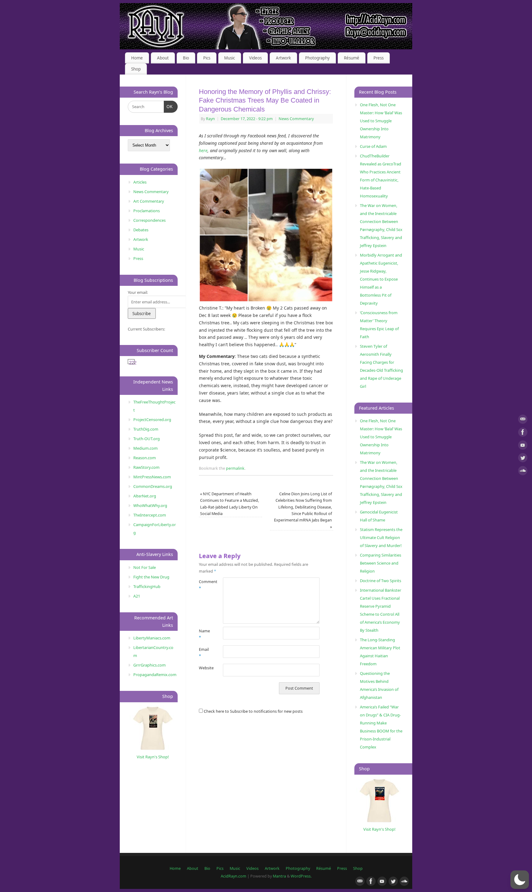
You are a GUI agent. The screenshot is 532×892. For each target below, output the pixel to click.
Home (137, 58)
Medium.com (145, 448)
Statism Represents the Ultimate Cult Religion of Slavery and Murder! (381, 537)
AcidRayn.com (233, 876)
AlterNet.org (144, 496)
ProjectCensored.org (152, 419)
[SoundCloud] (522, 471)
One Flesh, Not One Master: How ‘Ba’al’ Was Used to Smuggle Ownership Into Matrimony (381, 121)
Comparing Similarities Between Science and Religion (380, 563)
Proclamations (146, 210)
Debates (140, 230)
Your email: (138, 292)
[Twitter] (522, 458)
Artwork (283, 58)
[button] (519, 879)
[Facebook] (522, 433)
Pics (206, 58)
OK (168, 106)
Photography (317, 58)
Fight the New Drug (151, 577)
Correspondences (149, 220)
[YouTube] (522, 446)
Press (378, 58)
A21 (136, 596)
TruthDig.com (145, 429)
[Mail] (522, 420)
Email (204, 653)
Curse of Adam (373, 146)
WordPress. (301, 876)
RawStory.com (146, 467)
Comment (205, 585)
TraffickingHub (146, 586)
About (163, 58)
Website (205, 668)
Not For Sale (144, 567)
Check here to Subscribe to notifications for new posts (253, 711)
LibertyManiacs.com (151, 638)
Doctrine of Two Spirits (380, 580)
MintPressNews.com (152, 477)
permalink (235, 468)
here (203, 150)
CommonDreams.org (152, 486)
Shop (136, 69)
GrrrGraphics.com (149, 665)
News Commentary (296, 118)
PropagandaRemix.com (154, 674)
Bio (186, 58)
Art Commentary (148, 201)
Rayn (210, 118)
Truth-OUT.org (146, 438)
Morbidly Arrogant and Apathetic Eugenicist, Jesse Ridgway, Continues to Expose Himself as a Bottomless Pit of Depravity (381, 279)
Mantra (279, 876)
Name (204, 634)
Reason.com (144, 457)
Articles (140, 182)
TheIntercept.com (149, 515)
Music (229, 58)
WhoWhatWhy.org (150, 505)
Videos (255, 58)
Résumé (351, 58)
